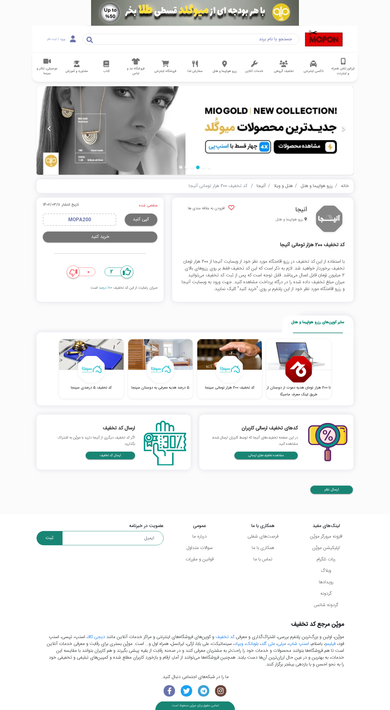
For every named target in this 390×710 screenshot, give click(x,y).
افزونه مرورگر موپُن (326, 536)
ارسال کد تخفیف (110, 455)
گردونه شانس (326, 605)
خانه (345, 186)
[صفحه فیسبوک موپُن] (169, 691)
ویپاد (238, 644)
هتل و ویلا (283, 186)
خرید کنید (100, 237)
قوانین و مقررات (200, 559)
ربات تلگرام (326, 559)
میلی (282, 644)
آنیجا (261, 186)
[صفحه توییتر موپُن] (186, 691)
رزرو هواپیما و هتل (317, 186)
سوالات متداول (199, 548)
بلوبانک (252, 644)
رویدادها (326, 582)
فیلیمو (330, 644)
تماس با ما (263, 559)
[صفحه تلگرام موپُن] (203, 691)
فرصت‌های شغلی (263, 536)
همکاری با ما (263, 548)
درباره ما (199, 536)
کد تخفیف (225, 637)
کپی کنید (141, 219)
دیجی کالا (96, 637)
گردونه (326, 594)
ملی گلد (268, 644)
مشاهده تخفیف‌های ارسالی (266, 455)
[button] (209, 167)
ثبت (49, 538)
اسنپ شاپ (299, 644)
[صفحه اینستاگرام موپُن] (220, 691)
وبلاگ (326, 571)
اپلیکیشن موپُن (326, 548)
